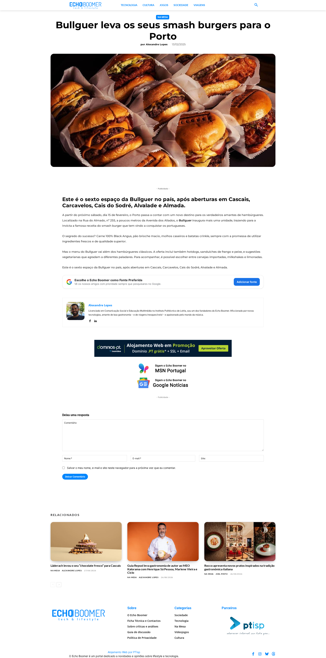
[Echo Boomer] (85, 5)
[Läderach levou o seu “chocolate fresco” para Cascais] (86, 541)
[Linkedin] (95, 320)
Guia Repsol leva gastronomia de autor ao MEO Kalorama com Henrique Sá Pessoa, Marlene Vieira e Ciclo (162, 569)
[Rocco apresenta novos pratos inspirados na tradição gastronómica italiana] (239, 541)
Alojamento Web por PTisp (124, 652)
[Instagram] (260, 654)
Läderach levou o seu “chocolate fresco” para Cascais (86, 565)
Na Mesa (163, 17)
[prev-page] (53, 584)
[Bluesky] (267, 654)
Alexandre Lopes (157, 44)
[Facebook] (89, 320)
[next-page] (59, 584)
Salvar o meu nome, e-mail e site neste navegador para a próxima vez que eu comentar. (121, 467)
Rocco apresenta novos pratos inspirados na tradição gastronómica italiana (239, 567)
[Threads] (273, 654)
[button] (256, 5)
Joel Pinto (222, 574)
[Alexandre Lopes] (75, 312)
